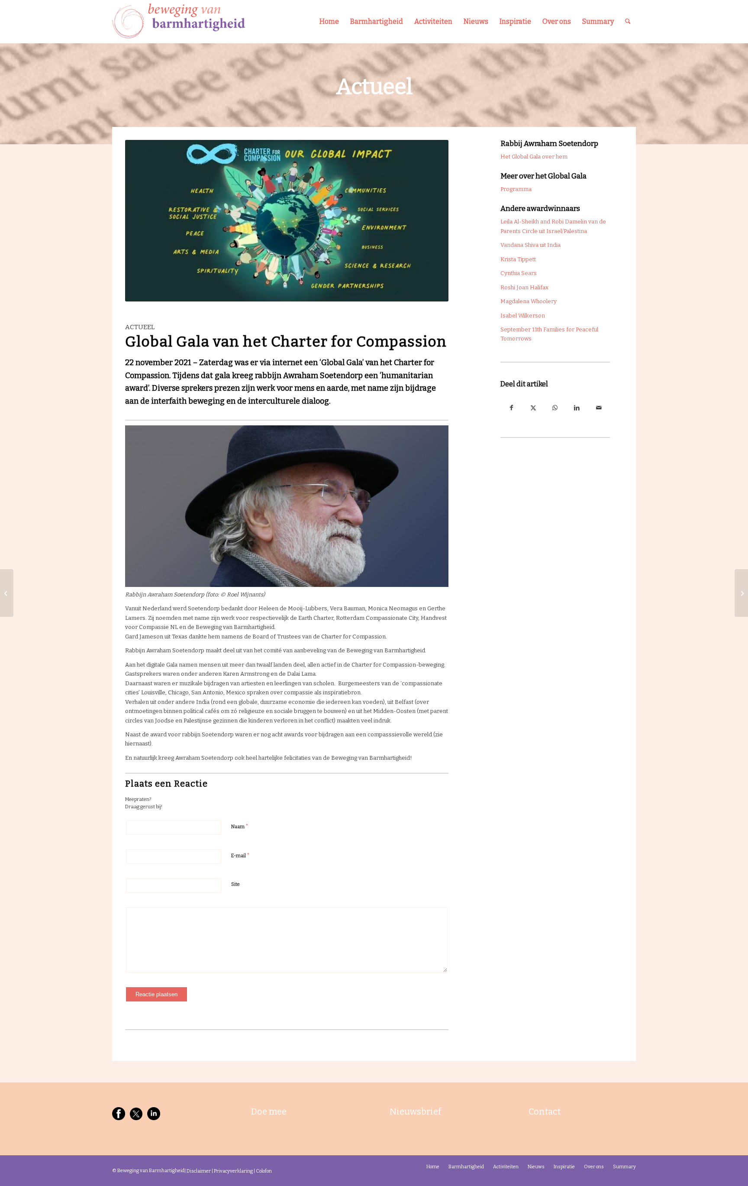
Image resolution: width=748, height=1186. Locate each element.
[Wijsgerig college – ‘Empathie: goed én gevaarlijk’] (741, 593)
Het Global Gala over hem (533, 156)
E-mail (240, 855)
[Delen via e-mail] (599, 408)
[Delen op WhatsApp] (555, 408)
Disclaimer (199, 1171)
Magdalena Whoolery (528, 301)
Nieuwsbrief (415, 1111)
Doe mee (269, 1111)
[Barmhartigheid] (178, 21)
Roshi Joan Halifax (524, 287)
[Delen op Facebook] (511, 408)
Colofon (264, 1171)
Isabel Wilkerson (522, 315)
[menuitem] (329, 21)
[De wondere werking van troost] (6, 593)
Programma (516, 189)
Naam (239, 826)
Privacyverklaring (233, 1171)
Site (235, 884)
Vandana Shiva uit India (530, 245)
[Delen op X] (533, 408)
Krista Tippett (518, 259)
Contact (545, 1111)
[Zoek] (627, 21)
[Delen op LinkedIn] (577, 408)
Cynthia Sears (518, 273)
